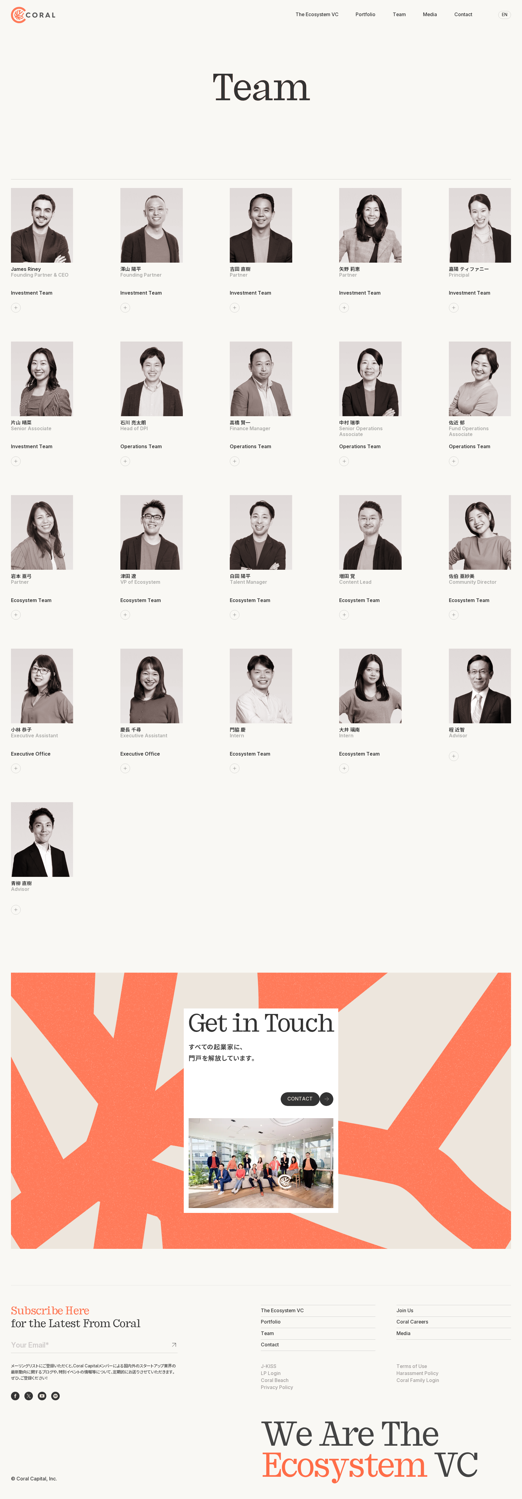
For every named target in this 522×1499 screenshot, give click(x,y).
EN (504, 14)
